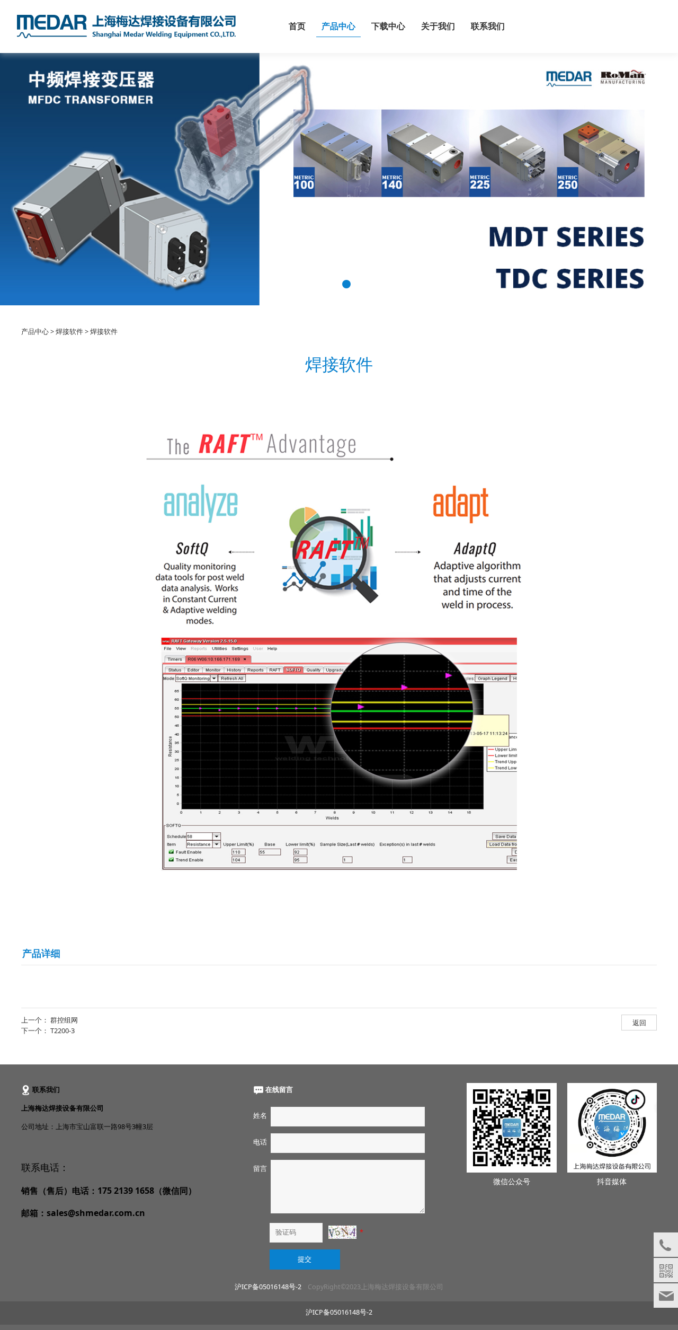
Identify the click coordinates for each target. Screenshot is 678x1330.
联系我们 (488, 26)
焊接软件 (69, 331)
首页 (297, 26)
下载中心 (388, 26)
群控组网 (64, 1020)
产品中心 (338, 26)
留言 (260, 1168)
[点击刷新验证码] (342, 1232)
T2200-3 (62, 1030)
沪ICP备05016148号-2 (268, 1286)
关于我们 (438, 26)
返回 (639, 1022)
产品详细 (41, 953)
